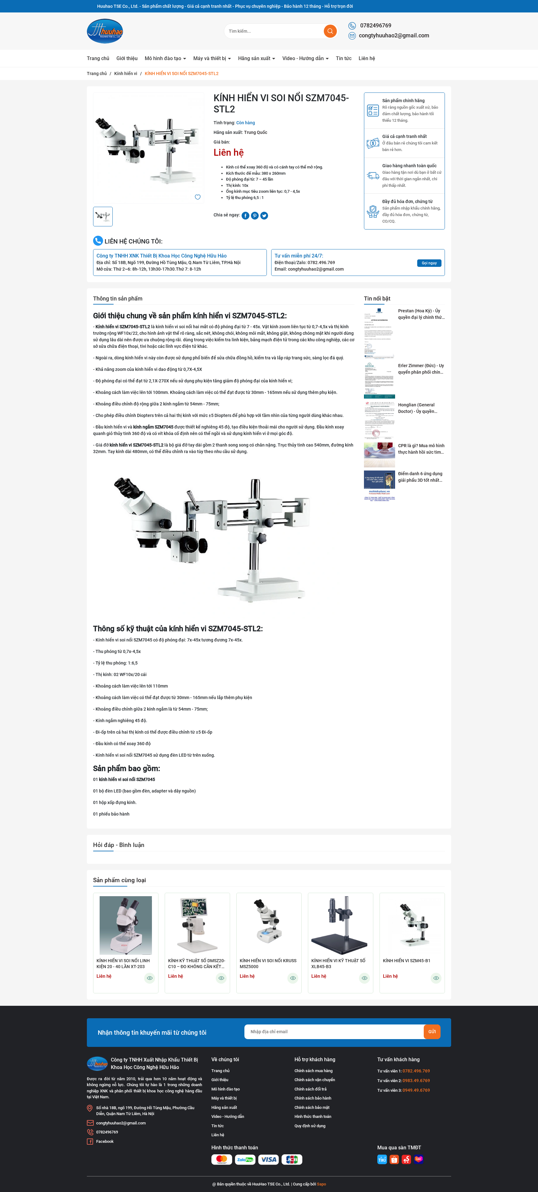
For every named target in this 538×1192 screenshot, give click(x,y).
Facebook (105, 1141)
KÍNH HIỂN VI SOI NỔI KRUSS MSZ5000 (268, 963)
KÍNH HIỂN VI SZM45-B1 (407, 960)
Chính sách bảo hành (313, 1098)
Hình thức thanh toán (313, 1116)
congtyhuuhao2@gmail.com (394, 35)
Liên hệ (367, 58)
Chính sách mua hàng (314, 1070)
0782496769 (375, 25)
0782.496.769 (321, 262)
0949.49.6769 (416, 1090)
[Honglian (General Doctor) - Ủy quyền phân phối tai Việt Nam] (379, 420)
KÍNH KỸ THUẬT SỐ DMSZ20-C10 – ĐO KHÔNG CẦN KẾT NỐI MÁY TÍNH (196, 964)
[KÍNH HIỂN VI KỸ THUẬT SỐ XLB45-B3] (340, 925)
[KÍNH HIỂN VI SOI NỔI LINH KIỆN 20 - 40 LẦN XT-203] (126, 925)
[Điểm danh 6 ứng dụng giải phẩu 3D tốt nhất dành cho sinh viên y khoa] (379, 486)
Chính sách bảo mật (312, 1107)
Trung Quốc (255, 132)
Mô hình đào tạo (163, 58)
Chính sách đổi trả (311, 1089)
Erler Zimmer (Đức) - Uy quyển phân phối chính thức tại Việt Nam (421, 369)
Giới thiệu (127, 58)
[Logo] (119, 31)
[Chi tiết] (149, 978)
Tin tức (344, 58)
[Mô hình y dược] (382, 1159)
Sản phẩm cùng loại (119, 880)
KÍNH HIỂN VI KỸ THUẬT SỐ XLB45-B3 (338, 963)
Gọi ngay (429, 263)
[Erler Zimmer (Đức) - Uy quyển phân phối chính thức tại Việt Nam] (379, 380)
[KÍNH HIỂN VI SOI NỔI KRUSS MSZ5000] (269, 925)
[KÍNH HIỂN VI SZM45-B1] (412, 925)
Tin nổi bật (377, 298)
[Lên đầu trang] (528, 1152)
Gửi (432, 1031)
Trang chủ (98, 58)
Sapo (321, 1184)
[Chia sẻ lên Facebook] (245, 215)
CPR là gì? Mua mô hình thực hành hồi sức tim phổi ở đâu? (421, 449)
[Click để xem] (148, 148)
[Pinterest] (255, 215)
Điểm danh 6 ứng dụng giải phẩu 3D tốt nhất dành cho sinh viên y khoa (420, 477)
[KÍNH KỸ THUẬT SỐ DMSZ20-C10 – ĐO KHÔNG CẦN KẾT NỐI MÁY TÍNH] (197, 925)
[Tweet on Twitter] (264, 215)
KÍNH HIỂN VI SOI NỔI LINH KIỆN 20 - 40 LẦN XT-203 (123, 963)
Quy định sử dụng (310, 1125)
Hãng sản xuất (254, 58)
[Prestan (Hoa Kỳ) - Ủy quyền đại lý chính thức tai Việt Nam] (379, 334)
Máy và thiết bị (210, 58)
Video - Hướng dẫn (303, 58)
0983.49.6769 (416, 1080)
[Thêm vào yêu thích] (198, 196)
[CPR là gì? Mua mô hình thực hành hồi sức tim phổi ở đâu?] (379, 454)
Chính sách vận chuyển (315, 1079)
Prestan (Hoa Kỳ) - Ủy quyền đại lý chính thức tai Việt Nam (421, 314)
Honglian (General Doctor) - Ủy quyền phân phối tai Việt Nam (420, 408)
